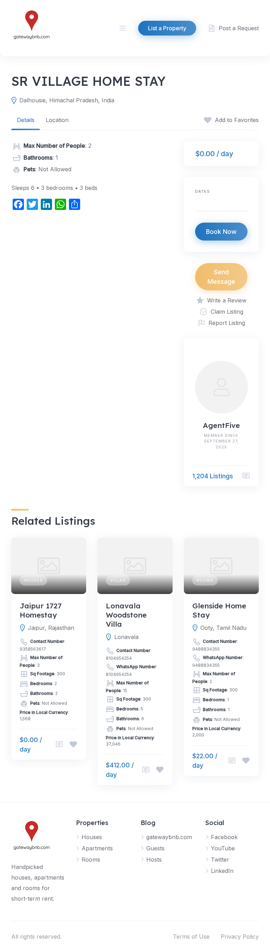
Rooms (205, 580)
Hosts (154, 859)
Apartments (97, 848)
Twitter (220, 859)
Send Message (221, 276)
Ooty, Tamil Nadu (223, 627)
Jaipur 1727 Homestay (41, 610)
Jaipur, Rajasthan (51, 627)
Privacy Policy (240, 936)
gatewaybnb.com (169, 837)
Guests (155, 848)
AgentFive (221, 425)
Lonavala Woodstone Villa (126, 615)
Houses (33, 580)
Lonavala (126, 636)
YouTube (223, 848)
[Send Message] (246, 476)
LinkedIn (222, 870)
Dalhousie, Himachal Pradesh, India (66, 100)
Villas (118, 580)
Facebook (224, 837)
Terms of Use (191, 936)
